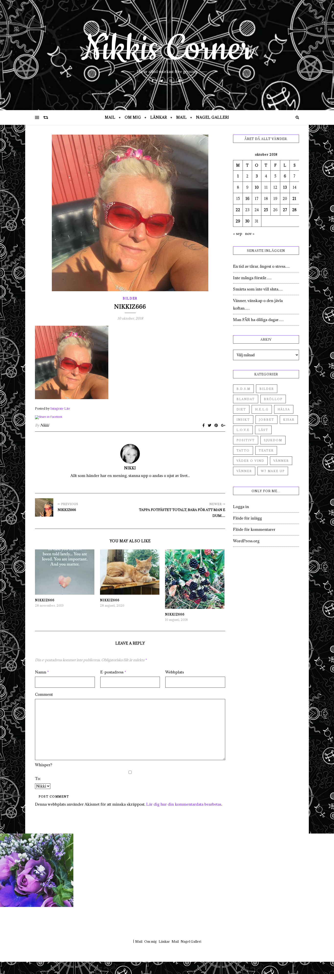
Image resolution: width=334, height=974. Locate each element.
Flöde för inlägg (247, 518)
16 (247, 198)
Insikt (243, 419)
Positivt (245, 440)
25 (266, 210)
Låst (263, 430)
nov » (250, 233)
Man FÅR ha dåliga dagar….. (258, 319)
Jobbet (266, 419)
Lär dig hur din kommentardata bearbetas (183, 804)
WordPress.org (246, 540)
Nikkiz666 (45, 600)
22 (238, 210)
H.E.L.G (261, 409)
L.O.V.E (242, 430)
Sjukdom (273, 440)
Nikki (44, 425)
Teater (266, 450)
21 (294, 198)
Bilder (130, 298)
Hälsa (284, 409)
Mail (110, 117)
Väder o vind (250, 461)
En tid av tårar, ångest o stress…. (261, 266)
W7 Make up (273, 471)
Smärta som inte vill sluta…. (258, 289)
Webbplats (174, 672)
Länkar (158, 117)
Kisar (288, 419)
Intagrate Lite (60, 408)
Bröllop (273, 399)
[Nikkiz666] (44, 507)
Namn (42, 672)
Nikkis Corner (167, 49)
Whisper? (43, 764)
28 (294, 210)
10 (257, 187)
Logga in (241, 506)
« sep (237, 233)
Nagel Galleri (212, 117)
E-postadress (113, 672)
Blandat (245, 399)
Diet (241, 409)
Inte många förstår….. (252, 277)
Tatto (243, 450)
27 (285, 210)
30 (247, 221)
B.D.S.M (243, 389)
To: (38, 778)
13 (285, 187)
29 (238, 221)
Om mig (133, 117)
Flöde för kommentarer (254, 529)
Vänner (281, 461)
